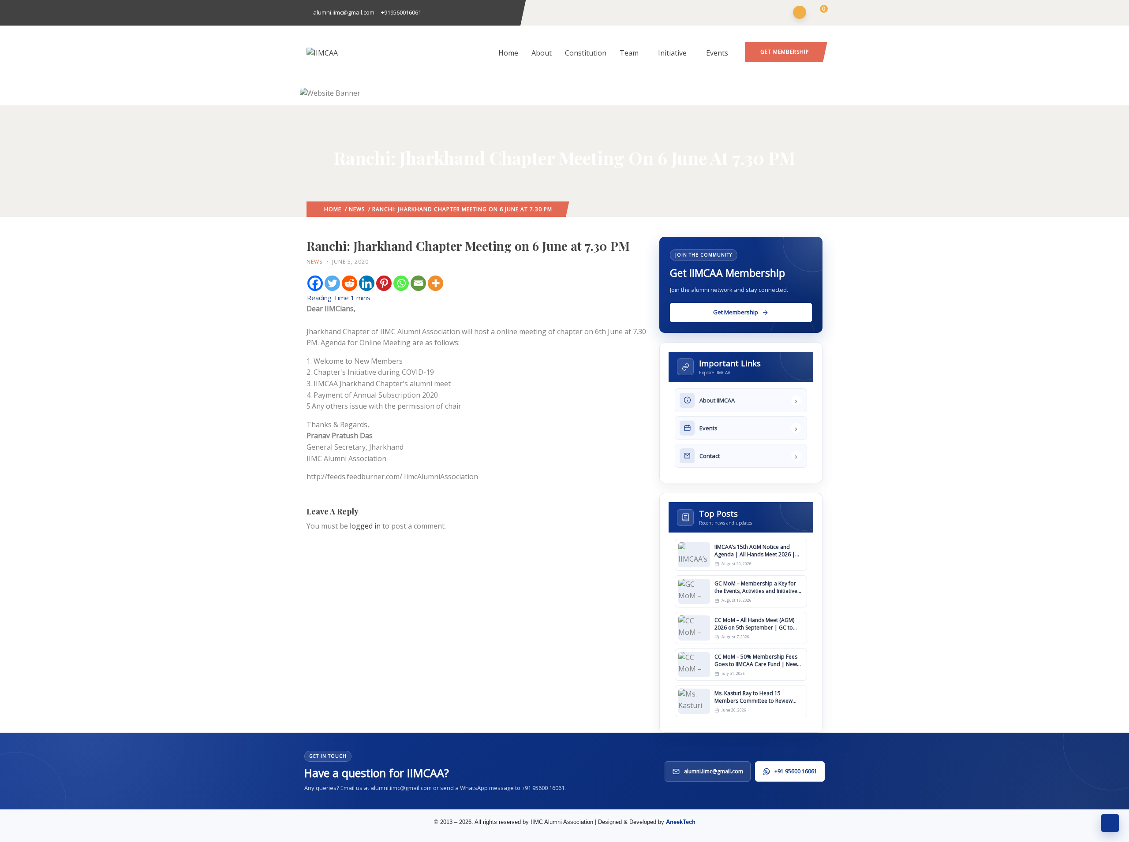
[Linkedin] (366, 283)
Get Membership (784, 52)
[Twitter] (332, 283)
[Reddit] (349, 283)
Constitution (585, 53)
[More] (435, 283)
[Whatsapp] (401, 283)
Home (508, 53)
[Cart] (818, 13)
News (357, 209)
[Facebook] (315, 283)
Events (717, 53)
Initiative (672, 53)
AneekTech (680, 822)
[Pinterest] (384, 283)
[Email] (418, 283)
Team (629, 53)
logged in (365, 526)
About (541, 53)
